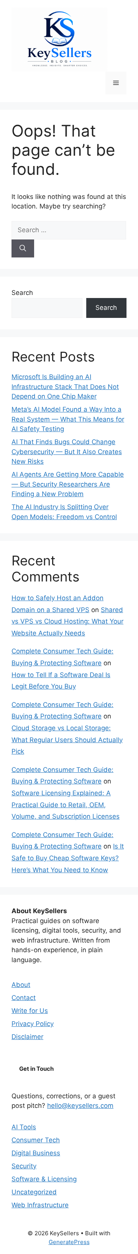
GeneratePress (69, 1242)
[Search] (23, 248)
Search (22, 292)
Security (24, 1166)
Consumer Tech (36, 1140)
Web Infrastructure (40, 1205)
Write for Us (30, 1011)
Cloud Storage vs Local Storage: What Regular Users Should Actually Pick (67, 739)
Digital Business (36, 1153)
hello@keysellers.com (80, 1105)
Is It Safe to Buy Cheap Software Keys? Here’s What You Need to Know (68, 857)
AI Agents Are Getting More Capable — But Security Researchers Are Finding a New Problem (68, 484)
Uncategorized (34, 1192)
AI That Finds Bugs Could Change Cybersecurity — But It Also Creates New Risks (67, 451)
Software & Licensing (44, 1179)
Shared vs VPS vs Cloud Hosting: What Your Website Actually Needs (67, 621)
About (21, 985)
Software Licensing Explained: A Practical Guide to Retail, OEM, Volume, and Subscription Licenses (66, 804)
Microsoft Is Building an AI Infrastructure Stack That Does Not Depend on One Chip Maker (65, 386)
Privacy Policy (33, 1024)
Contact (24, 998)
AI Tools (24, 1127)
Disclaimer (27, 1037)
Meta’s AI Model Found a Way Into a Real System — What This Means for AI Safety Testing (68, 419)
